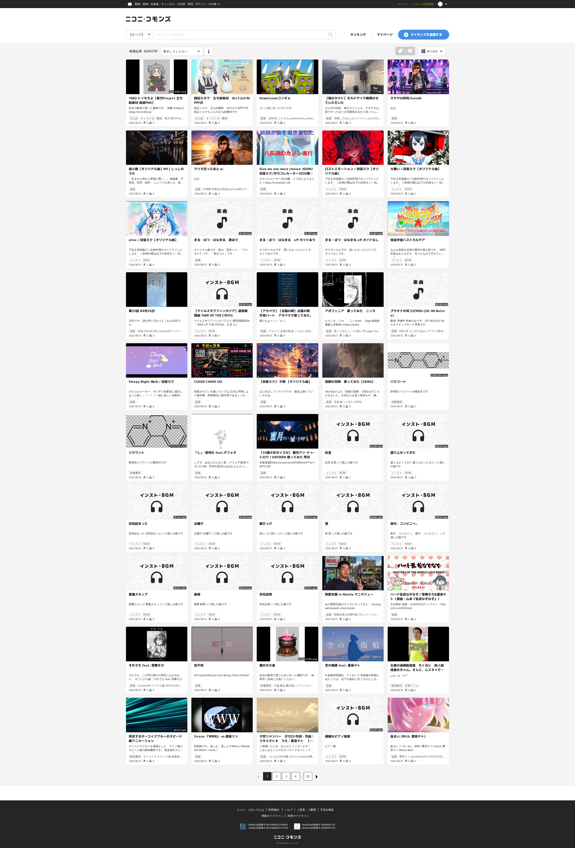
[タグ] (400, 51)
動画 (137, 4)
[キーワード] (410, 51)
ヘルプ (288, 809)
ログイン (403, 4)
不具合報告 (327, 809)
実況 (190, 4)
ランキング (358, 34)
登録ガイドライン (272, 815)
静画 (145, 4)
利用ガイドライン (298, 815)
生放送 (155, 4)
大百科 (181, 4)
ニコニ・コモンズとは (250, 809)
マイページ (385, 34)
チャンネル (168, 4)
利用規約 (273, 809)
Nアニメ (201, 4)
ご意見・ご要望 (306, 809)
